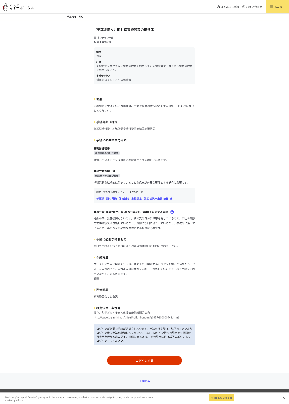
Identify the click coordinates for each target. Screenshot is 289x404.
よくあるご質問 (230, 7)
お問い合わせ (254, 7)
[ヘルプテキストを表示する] (172, 212)
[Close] (283, 397)
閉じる (146, 381)
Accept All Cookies (221, 397)
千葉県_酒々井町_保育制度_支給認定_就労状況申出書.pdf (132, 198)
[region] (144, 398)
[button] (277, 6)
